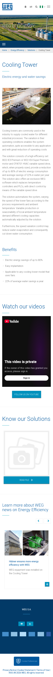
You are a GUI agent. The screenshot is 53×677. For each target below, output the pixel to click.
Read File (24, 480)
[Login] (25, 6)
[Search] (36, 6)
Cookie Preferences (29, 661)
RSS (11, 673)
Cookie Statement (26, 670)
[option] (26, 457)
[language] (42, 6)
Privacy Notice (9, 670)
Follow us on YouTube (26, 394)
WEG (6, 6)
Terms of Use (42, 670)
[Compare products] (31, 6)
